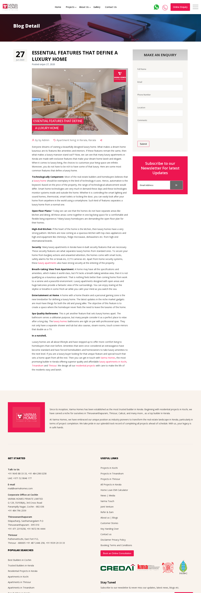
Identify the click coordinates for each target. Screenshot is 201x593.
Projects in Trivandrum (112, 473)
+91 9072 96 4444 (36, 528)
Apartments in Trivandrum (21, 587)
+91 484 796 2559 (17, 510)
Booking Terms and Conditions (116, 545)
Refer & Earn (107, 512)
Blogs (115, 517)
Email (139, 82)
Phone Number (144, 94)
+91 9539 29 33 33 (55, 542)
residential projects (85, 365)
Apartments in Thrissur (19, 582)
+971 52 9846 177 (22, 478)
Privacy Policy (119, 539)
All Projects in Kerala (110, 484)
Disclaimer (105, 539)
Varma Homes (108, 357)
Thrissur (53, 365)
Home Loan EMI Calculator (114, 489)
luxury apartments (47, 262)
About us (105, 517)
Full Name (141, 69)
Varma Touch (107, 501)
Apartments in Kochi (18, 576)
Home (58, 6)
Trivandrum (37, 365)
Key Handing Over (109, 528)
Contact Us (111, 6)
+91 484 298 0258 (37, 473)
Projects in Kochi (109, 467)
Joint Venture (107, 506)
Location (141, 107)
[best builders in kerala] (10, 7)
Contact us (105, 534)
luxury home (40, 180)
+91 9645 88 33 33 (17, 473)
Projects (70, 6)
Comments (142, 120)
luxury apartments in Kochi (112, 361)
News (103, 495)
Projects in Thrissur (110, 479)
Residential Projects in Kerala (22, 570)
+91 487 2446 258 (35, 542)
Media (112, 495)
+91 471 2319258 (17, 528)
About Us (84, 6)
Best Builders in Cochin (19, 559)
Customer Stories (109, 523)
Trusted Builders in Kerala (21, 565)
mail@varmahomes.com (20, 488)
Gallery (96, 6)
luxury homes (60, 321)
